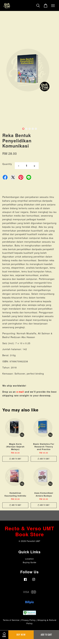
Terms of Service (11, 620)
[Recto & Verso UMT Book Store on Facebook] (25, 580)
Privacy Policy (28, 620)
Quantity (7, 163)
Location (29, 558)
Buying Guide (29, 562)
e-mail (20, 391)
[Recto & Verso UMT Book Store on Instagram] (33, 580)
